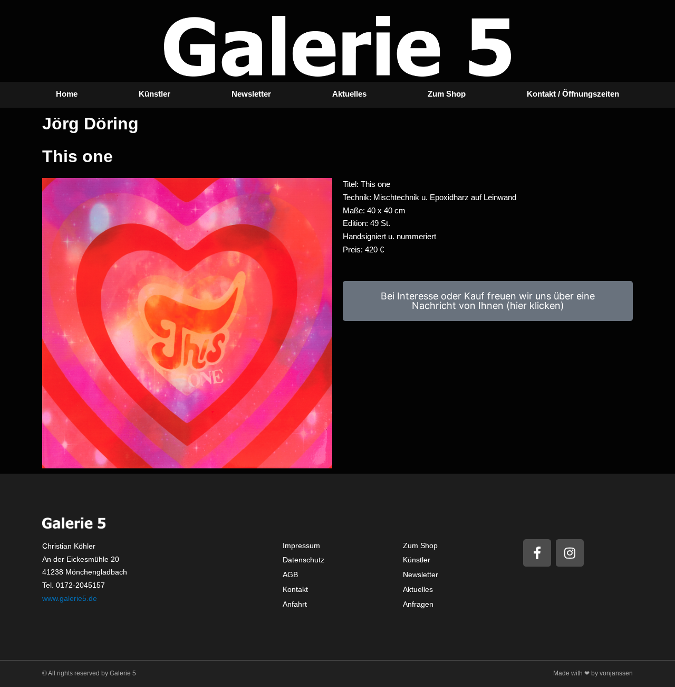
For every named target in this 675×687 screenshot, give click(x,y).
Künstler (154, 93)
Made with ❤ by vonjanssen (593, 673)
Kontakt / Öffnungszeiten (573, 93)
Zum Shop (447, 93)
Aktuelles (349, 93)
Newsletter (251, 93)
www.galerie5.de (69, 598)
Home (67, 93)
